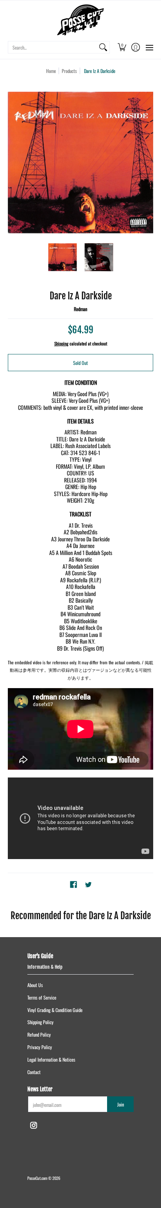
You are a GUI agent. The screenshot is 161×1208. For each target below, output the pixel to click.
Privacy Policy (39, 1047)
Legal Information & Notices (51, 1059)
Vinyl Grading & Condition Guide (54, 1010)
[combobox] (52, 47)
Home (51, 71)
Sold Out (80, 362)
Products (69, 71)
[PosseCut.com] (80, 19)
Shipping (61, 343)
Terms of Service (41, 997)
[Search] (103, 47)
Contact (34, 1072)
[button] (122, 47)
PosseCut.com (37, 1178)
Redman (80, 309)
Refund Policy (39, 1034)
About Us (35, 985)
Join (120, 1104)
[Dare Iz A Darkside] (62, 257)
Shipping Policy (40, 1022)
